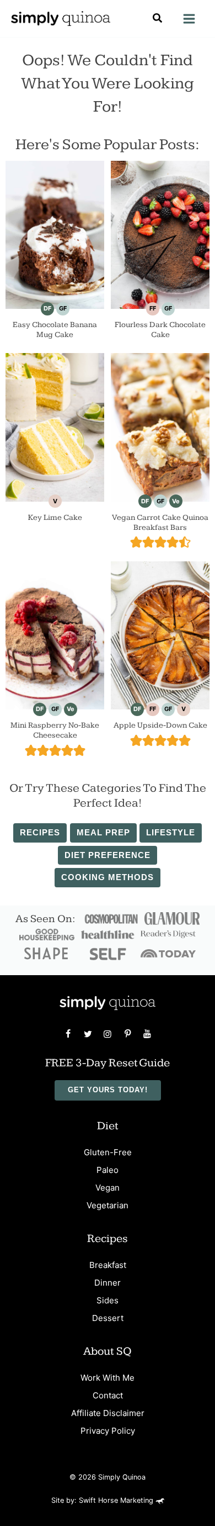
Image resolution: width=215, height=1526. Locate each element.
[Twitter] (87, 1034)
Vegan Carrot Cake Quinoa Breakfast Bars (160, 522)
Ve (176, 501)
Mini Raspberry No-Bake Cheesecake (54, 730)
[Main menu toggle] (189, 19)
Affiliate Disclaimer (107, 1413)
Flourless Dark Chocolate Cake (160, 329)
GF (63, 308)
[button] (158, 19)
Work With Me (107, 1377)
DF (47, 308)
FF (152, 308)
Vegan (107, 1187)
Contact (108, 1395)
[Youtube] (147, 1034)
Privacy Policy (107, 1430)
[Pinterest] (127, 1034)
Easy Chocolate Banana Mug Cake (55, 329)
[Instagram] (107, 1034)
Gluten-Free (108, 1152)
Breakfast (107, 1265)
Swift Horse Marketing (117, 1500)
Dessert (107, 1318)
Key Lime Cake (55, 517)
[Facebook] (68, 1034)
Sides (107, 1300)
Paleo (107, 1170)
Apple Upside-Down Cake (160, 725)
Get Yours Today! (108, 1090)
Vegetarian (107, 1205)
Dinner (107, 1282)
